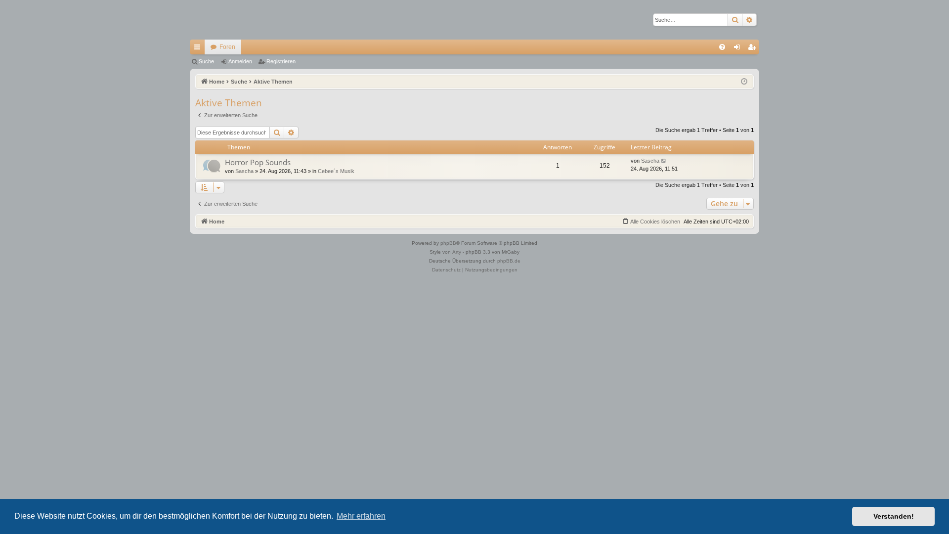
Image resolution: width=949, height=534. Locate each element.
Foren (227, 47)
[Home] (224, 20)
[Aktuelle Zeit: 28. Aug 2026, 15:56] (744, 82)
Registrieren (281, 61)
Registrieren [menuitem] (753, 49)
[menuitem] (722, 47)
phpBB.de (508, 261)
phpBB (448, 243)
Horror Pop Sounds (258, 162)
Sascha (244, 171)
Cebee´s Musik (336, 171)
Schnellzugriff (199, 49)
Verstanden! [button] (893, 516)
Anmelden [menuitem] (738, 49)
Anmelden (240, 61)
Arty (456, 252)
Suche (206, 61)
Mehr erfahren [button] (361, 516)
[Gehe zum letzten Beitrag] (664, 161)
